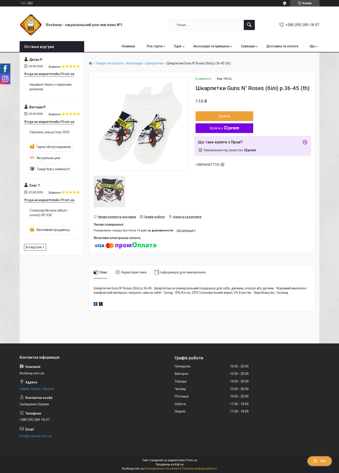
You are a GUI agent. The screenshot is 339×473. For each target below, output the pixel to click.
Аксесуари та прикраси (211, 46)
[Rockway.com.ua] (31, 24)
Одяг (178, 46)
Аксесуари (135, 63)
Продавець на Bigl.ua (170, 464)
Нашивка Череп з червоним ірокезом (50, 87)
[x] (101, 304)
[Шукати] (249, 25)
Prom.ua (191, 460)
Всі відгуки (34, 247)
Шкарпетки (154, 63)
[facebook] (96, 304)
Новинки (128, 46)
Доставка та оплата (282, 46)
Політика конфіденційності (199, 468)
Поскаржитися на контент (163, 468)
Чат (323, 461)
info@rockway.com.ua (36, 436)
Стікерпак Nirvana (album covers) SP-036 (48, 213)
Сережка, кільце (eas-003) (49, 132)
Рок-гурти (154, 46)
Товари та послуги (109, 63)
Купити (224, 116)
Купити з (216, 128)
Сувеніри (248, 46)
